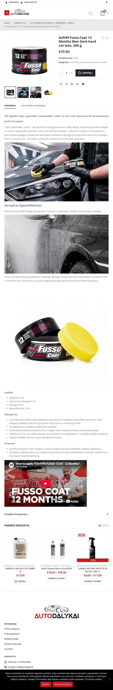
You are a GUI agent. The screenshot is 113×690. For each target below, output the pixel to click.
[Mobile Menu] (6, 12)
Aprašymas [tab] (10, 105)
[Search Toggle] (90, 13)
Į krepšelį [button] (22, 581)
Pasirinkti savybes (56, 578)
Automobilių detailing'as (79, 62)
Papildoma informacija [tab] (33, 105)
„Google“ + (77, 84)
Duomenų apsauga (12, 644)
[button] (99, 525)
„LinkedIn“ (72, 84)
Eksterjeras (95, 62)
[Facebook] (107, 2)
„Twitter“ (66, 84)
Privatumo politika (63, 684)
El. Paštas (83, 84)
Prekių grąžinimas (12, 634)
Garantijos (8, 649)
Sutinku (45, 684)
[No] (109, 679)
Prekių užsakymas (12, 629)
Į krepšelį (87, 72)
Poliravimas (67, 566)
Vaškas (104, 62)
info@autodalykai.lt (25, 667)
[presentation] (8, 60)
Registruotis (30, 2)
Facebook (61, 84)
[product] (20, 547)
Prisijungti (14, 2)
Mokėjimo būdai (11, 639)
